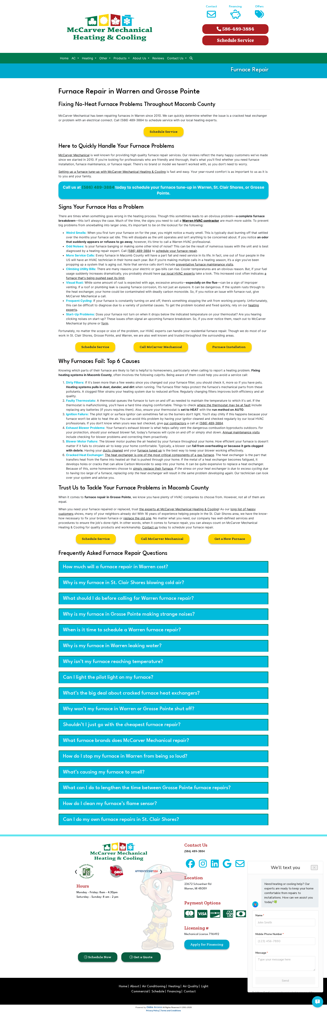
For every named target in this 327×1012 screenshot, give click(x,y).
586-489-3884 (237, 29)
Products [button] (120, 58)
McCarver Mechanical (74, 155)
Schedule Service (235, 40)
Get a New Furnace (229, 539)
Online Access (154, 1007)
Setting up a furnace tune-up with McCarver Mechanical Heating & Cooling (112, 172)
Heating (174, 986)
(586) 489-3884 (98, 187)
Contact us (150, 527)
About (134, 986)
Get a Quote (143, 957)
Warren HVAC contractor (200, 220)
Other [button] (103, 58)
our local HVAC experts (178, 273)
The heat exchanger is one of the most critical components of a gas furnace (159, 455)
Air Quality (190, 986)
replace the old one (137, 518)
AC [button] (74, 58)
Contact (190, 991)
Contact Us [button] (175, 58)
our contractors (175, 423)
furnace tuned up (149, 450)
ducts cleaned (113, 450)
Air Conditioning (153, 986)
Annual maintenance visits (241, 432)
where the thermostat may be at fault (224, 405)
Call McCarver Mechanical (161, 347)
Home (64, 58)
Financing (174, 991)
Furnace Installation (229, 347)
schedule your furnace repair (176, 251)
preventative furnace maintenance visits (204, 264)
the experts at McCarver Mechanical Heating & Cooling (179, 509)
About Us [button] (140, 58)
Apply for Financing (206, 944)
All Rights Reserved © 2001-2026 (177, 1007)
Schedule (158, 991)
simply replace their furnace (153, 468)
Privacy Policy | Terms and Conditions (163, 1010)
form (104, 323)
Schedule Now (99, 957)
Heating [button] (88, 58)
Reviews (158, 58)
